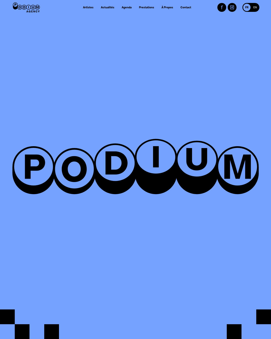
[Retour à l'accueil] (26, 7)
